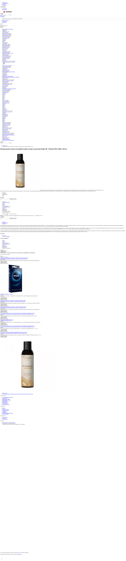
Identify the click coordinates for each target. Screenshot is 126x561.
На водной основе (5, 54)
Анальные (4, 60)
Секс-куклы (4, 50)
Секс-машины (4, 43)
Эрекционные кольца (6, 52)
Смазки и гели (10, 53)
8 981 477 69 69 (3, 15)
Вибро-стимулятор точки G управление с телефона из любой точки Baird (12, 301)
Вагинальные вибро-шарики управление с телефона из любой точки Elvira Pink (13, 258)
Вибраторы (4, 30)
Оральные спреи (5, 82)
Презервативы (10, 76)
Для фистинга (4, 69)
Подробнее (19, 554)
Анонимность (4, 2)
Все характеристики (5, 212)
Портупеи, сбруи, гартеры (6, 128)
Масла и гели (4, 136)
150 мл (3, 204)
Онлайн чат (2, 16)
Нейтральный (4, 209)
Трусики (3, 108)
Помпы (3, 41)
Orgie (3, 195)
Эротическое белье (12, 88)
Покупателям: (2, 406)
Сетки (3, 97)
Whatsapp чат (4, 21)
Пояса (3, 106)
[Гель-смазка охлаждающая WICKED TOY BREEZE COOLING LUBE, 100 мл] (13, 332)
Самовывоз (4, 5)
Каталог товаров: (3, 395)
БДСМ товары (4, 402)
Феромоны (4, 87)
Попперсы (8, 139)
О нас (3, 407)
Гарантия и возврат (5, 409)
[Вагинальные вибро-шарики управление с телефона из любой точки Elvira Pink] (14, 257)
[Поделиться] (0, 219)
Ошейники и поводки (6, 125)
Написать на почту (5, 20)
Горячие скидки (11, 140)
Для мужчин (4, 73)
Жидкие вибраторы (5, 70)
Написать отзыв (3, 251)
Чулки (3, 95)
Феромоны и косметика (15, 77)
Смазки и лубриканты (6, 202)
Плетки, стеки (4, 126)
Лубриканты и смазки (6, 399)
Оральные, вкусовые (5, 58)
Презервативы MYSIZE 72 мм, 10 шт (6, 294)
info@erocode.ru (5, 419)
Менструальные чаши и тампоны (8, 80)
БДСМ (6, 114)
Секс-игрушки (10, 29)
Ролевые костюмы (5, 92)
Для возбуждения (12, 71)
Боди (3, 99)
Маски (3, 121)
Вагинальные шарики (6, 45)
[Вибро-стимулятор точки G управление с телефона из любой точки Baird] (13, 300)
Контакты (4, 4)
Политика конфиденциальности (7, 397)
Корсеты (3, 104)
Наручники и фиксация (6, 123)
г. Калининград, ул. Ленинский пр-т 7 (8, 422)
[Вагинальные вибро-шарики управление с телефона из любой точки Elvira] (13, 306)
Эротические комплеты (6, 90)
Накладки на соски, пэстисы (7, 111)
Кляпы (3, 119)
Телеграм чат (4, 22)
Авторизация (4, 8)
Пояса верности (5, 130)
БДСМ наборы (4, 116)
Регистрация (4, 9)
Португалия (4, 207)
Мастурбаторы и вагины (6, 36)
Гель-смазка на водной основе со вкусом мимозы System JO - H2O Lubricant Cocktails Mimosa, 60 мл (17, 326)
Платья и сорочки (5, 101)
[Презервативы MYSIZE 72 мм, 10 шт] (15, 293)
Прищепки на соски (5, 132)
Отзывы (4, 223)
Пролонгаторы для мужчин (7, 65)
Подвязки (4, 113)
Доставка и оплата (5, 3)
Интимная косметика (5, 404)
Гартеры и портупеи (5, 102)
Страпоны (4, 39)
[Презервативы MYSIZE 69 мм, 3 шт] (6, 319)
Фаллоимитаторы (5, 32)
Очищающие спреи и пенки (7, 84)
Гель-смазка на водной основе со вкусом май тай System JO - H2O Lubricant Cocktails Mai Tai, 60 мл (17, 314)
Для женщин (4, 75)
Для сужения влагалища (6, 67)
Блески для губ (4, 78)
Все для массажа (11, 134)
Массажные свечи (5, 138)
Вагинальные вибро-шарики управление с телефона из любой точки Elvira (13, 307)
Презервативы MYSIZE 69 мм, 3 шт (6, 320)
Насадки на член (5, 48)
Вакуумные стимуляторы (6, 34)
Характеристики (5, 222)
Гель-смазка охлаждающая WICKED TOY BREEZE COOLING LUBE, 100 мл (13, 333)
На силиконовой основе (6, 56)
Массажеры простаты (6, 46)
